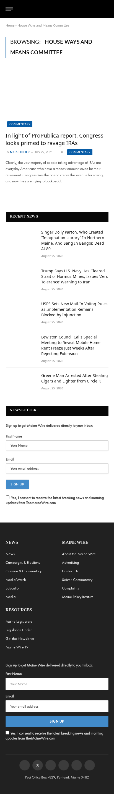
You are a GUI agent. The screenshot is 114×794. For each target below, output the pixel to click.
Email (10, 459)
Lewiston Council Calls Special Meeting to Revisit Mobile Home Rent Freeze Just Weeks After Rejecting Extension (70, 345)
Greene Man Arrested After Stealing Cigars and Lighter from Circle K (74, 378)
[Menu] (9, 9)
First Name (14, 436)
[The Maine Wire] (60, 9)
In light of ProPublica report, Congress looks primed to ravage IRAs (54, 139)
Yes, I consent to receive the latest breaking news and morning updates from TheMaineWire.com (55, 500)
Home (10, 25)
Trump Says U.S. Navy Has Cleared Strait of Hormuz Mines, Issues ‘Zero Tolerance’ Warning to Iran (74, 276)
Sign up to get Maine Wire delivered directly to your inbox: (49, 425)
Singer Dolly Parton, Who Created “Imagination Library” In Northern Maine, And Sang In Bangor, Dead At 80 (72, 240)
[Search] (105, 9)
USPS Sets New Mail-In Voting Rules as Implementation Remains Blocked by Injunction (74, 309)
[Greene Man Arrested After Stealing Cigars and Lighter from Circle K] (21, 382)
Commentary (19, 124)
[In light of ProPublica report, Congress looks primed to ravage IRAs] (57, 98)
